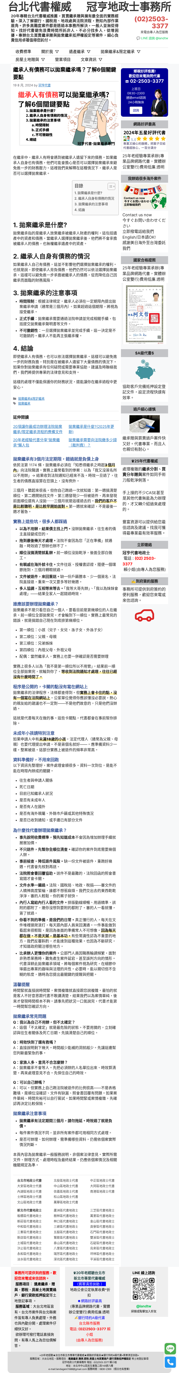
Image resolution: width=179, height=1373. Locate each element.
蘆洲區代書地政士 (66, 1210)
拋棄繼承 (24, 403)
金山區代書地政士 (102, 1221)
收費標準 (23, 51)
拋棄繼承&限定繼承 (121, 51)
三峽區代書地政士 (66, 1226)
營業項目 (63, 59)
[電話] (170, 1362)
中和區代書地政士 (29, 1226)
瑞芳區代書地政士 (66, 1253)
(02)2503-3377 (151, 22)
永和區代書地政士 (29, 1253)
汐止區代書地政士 (29, 1248)
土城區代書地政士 (29, 1243)
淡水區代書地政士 (29, 1259)
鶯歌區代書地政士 (66, 1237)
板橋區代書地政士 (29, 1215)
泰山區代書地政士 (66, 1243)
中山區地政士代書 (66, 1186)
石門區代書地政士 (102, 1232)
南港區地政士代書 (102, 1191)
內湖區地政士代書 (29, 1191)
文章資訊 (91, 59)
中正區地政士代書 (102, 1180)
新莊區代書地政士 (29, 1221)
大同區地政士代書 (102, 1186)
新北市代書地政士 (29, 1210)
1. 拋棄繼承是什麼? (88, 193)
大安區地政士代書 (29, 1186)
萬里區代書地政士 (102, 1215)
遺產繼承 (80, 51)
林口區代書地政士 (66, 1221)
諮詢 (136, 110)
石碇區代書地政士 (102, 1243)
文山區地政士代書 (29, 1202)
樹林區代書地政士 (66, 1215)
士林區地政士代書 (29, 1196)
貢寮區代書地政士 (102, 1226)
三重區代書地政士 (29, 1232)
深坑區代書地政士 (66, 1259)
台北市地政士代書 (29, 1180)
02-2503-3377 (147, 81)
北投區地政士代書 (66, 1180)
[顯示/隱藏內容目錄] (109, 186)
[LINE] (170, 1348)
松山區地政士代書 (66, 1196)
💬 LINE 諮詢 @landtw (152, 38)
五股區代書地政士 (66, 1232)
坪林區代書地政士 (102, 1253)
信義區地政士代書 (66, 1191)
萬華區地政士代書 (66, 1202)
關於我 (50, 51)
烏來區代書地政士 (102, 1248)
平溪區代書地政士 (102, 1259)
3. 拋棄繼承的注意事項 (91, 204)
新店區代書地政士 (29, 1237)
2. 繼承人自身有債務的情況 (94, 198)
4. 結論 (79, 210)
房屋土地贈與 (30, 59)
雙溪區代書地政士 (102, 1237)
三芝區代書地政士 (102, 1210)
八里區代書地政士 (66, 1248)
